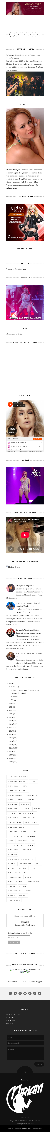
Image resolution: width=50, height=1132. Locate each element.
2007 (11, 762)
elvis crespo (13, 809)
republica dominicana (16, 881)
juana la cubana (31, 822)
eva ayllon (26, 809)
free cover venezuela (27, 813)
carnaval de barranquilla (17, 790)
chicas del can (31, 795)
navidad (11, 868)
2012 (11, 745)
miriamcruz (12, 863)
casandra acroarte (15, 795)
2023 (11, 707)
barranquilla (13, 786)
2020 (11, 717)
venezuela (23, 895)
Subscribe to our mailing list (20, 933)
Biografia (10, 1017)
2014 (11, 738)
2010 (11, 751)
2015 (11, 734)
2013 (11, 741)
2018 (11, 724)
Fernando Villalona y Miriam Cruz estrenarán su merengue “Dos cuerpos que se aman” (28, 633)
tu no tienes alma (15, 891)
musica (38, 863)
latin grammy (31, 836)
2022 (11, 710)
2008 (11, 758)
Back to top (25, 1080)
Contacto (9, 1023)
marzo (13, 697)
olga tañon (22, 868)
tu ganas (22, 886)
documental (25, 804)
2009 (11, 755)
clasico (11, 799)
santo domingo (33, 881)
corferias (32, 799)
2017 (11, 727)
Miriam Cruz (25, 1117)
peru (9, 872)
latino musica (22, 841)
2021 (11, 714)
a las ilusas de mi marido (18, 777)
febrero (14, 700)
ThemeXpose (25, 1128)
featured (37, 809)
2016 (11, 731)
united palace (31, 891)
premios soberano (14, 877)
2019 (11, 720)
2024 (11, 703)
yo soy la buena (14, 900)
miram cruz (27, 850)
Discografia (10, 1020)
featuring (11, 813)
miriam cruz (12, 854)
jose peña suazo (29, 818)
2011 (11, 748)
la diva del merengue (16, 827)
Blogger (39, 981)
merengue (30, 845)
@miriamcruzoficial (14, 334)
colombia (21, 799)
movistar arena (26, 863)
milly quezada (13, 850)
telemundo (11, 886)
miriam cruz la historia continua (21, 859)
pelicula (33, 868)
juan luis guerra (14, 822)
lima (33, 841)
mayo (13, 687)
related (28, 877)
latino (10, 841)
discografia (12, 804)
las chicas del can (15, 836)
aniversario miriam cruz (17, 781)
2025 (11, 683)
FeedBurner (30, 925)
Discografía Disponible (25, 585)
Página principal (13, 1014)
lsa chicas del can (15, 845)
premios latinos (21, 872)
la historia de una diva (17, 831)
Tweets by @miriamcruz (16, 269)
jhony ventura (13, 818)
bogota (24, 786)
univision (11, 895)
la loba (33, 831)
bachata (33, 781)
